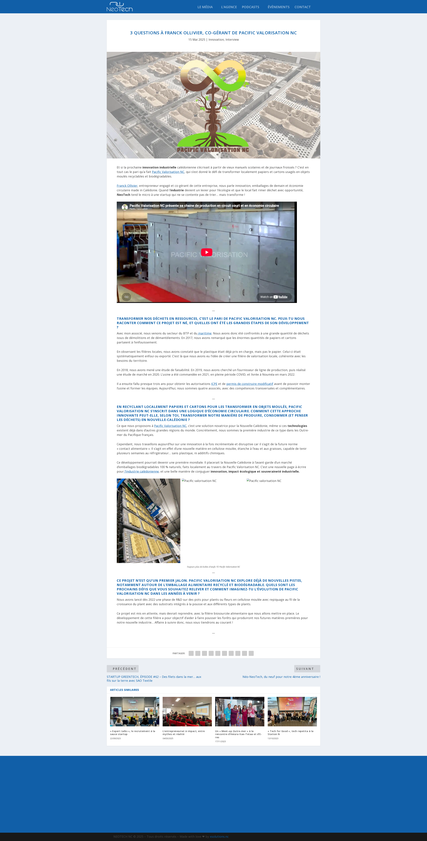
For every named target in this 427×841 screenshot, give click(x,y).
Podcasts (250, 7)
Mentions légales (129, 781)
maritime (204, 333)
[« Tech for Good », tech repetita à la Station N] (292, 711)
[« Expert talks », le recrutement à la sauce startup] (134, 711)
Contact (303, 7)
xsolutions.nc (219, 837)
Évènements (279, 7)
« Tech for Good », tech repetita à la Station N (291, 733)
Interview (232, 39)
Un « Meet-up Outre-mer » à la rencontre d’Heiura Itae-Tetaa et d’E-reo (238, 734)
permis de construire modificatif (249, 384)
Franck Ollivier (127, 186)
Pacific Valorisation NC (168, 172)
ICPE (214, 384)
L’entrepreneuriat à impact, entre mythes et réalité (184, 733)
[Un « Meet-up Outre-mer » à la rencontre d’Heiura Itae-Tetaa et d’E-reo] (239, 711)
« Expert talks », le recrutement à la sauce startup (132, 733)
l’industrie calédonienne (141, 471)
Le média (205, 7)
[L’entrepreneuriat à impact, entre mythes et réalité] (187, 711)
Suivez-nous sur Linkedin (287, 796)
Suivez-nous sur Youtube (287, 781)
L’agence (229, 7)
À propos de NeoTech (131, 766)
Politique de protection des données (143, 797)
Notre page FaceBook (284, 766)
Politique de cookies (131, 789)
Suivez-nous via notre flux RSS (285, 812)
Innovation (216, 39)
